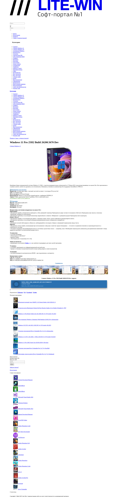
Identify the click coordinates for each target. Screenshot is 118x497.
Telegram (20, 292)
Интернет (15, 59)
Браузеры (15, 61)
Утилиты (15, 54)
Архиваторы (16, 65)
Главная (15, 46)
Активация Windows (18, 51)
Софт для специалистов (19, 87)
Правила (15, 36)
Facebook (29, 292)
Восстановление (17, 79)
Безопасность (16, 52)
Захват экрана (17, 64)
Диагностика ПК (17, 55)
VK (25, 292)
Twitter (35, 292)
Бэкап (14, 78)
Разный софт (16, 88)
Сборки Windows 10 (18, 49)
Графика (15, 58)
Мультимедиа (16, 72)
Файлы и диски (17, 68)
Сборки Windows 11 (18, 48)
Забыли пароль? (14, 367)
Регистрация (16, 35)
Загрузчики (16, 62)
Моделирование (17, 85)
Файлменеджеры (17, 69)
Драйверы (16, 66)
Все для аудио (17, 75)
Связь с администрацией (20, 38)
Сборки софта (17, 77)
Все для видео (17, 74)
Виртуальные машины (19, 84)
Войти (15, 33)
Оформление (16, 81)
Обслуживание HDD (19, 56)
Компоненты (16, 82)
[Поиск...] (10, 25)
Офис (14, 71)
